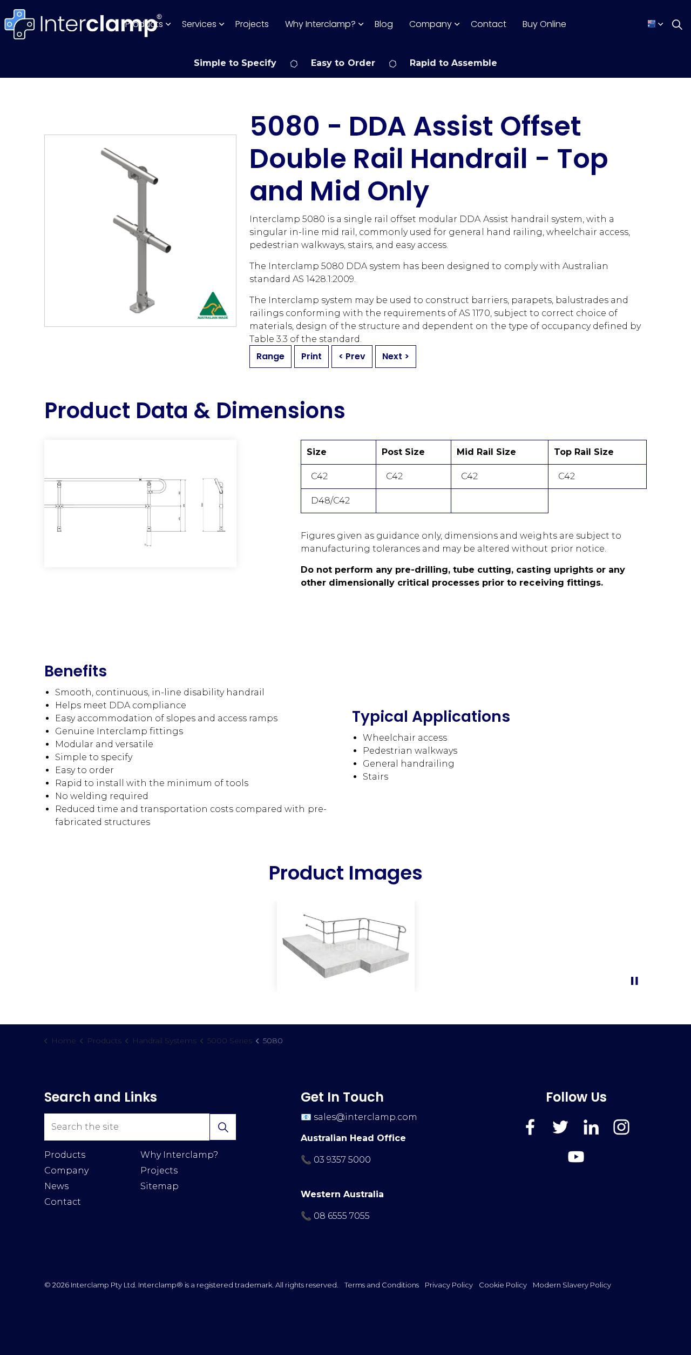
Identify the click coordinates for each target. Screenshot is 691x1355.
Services (199, 24)
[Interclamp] (84, 24)
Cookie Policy (503, 1284)
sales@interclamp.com (365, 1117)
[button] (140, 503)
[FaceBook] (530, 1127)
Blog (384, 24)
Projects (252, 24)
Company (430, 24)
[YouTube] (576, 1156)
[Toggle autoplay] (634, 981)
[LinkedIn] (591, 1127)
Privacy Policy (449, 1284)
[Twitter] (560, 1127)
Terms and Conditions (381, 1284)
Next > (395, 356)
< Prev (351, 356)
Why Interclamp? (320, 24)
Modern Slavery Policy (572, 1284)
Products (144, 24)
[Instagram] (621, 1127)
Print (311, 356)
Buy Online (544, 24)
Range (270, 356)
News (56, 1186)
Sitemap (159, 1186)
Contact (488, 24)
